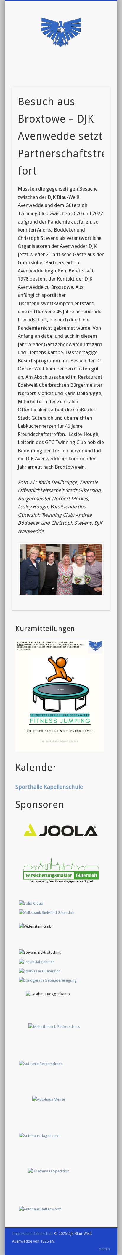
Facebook (54, 68)
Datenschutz (43, 1233)
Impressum (22, 1233)
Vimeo (66, 68)
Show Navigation (61, 53)
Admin (104, 1249)
